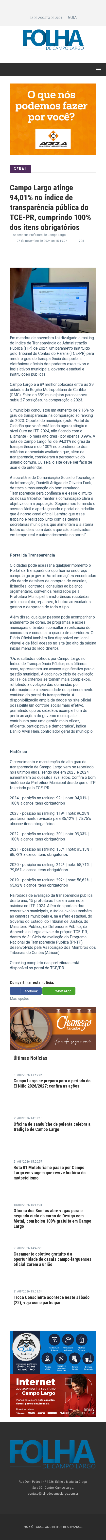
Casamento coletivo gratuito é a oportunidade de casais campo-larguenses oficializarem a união (52, 1259)
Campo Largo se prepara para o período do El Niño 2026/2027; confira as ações (52, 1083)
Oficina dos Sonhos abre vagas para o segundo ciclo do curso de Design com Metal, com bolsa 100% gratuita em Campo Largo (52, 1218)
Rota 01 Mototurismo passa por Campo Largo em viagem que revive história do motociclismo (50, 1172)
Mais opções (20, 999)
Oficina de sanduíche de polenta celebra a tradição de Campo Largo (52, 1126)
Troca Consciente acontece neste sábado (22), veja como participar (51, 1300)
